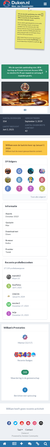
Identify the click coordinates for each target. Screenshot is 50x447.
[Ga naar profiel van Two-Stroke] (31, 189)
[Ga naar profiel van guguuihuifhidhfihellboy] (19, 171)
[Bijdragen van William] (25, 110)
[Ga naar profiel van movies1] (8, 304)
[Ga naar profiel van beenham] (42, 180)
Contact (29, 429)
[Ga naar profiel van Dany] (42, 171)
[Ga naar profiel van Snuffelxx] (8, 286)
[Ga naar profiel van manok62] (8, 277)
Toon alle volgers (38, 197)
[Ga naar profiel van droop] (31, 171)
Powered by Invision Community (25, 436)
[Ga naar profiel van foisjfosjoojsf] (8, 189)
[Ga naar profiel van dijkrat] (8, 171)
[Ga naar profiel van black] (19, 180)
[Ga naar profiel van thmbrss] (19, 189)
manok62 (16, 275)
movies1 (16, 303)
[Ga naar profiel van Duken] (31, 180)
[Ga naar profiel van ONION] (8, 295)
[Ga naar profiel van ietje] (8, 313)
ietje (14, 312)
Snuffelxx (16, 285)
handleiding (34, 40)
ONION (15, 294)
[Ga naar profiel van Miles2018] (8, 180)
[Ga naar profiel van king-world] (42, 189)
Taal (19, 429)
